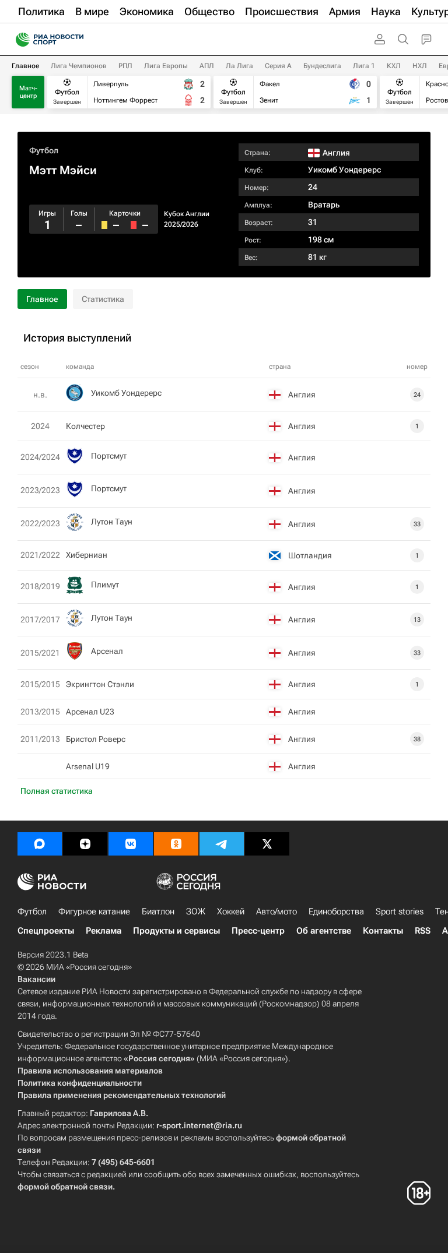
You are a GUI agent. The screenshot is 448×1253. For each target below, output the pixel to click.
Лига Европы (166, 66)
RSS (422, 930)
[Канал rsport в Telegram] (222, 844)
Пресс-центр (258, 930)
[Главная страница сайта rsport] (76, 39)
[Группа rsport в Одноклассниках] (176, 844)
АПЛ (207, 66)
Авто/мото (276, 911)
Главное (25, 66)
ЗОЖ (195, 911)
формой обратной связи (65, 1186)
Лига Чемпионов (79, 66)
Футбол (43, 150)
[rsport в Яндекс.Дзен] (85, 844)
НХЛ (419, 66)
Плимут (105, 584)
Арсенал (107, 651)
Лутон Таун (111, 521)
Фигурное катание (94, 911)
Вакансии (36, 979)
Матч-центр (28, 92)
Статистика (103, 299)
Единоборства (336, 911)
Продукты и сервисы (176, 930)
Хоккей (230, 911)
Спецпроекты (46, 930)
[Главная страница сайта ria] (19, 39)
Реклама (103, 930)
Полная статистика (56, 791)
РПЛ (125, 66)
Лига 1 (364, 66)
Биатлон (158, 911)
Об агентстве (323, 930)
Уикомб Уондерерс (344, 169)
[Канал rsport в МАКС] (40, 844)
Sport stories (400, 911)
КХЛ (394, 66)
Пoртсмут (109, 455)
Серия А (278, 66)
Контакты (383, 930)
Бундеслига (322, 66)
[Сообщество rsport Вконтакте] (130, 844)
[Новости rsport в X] (267, 844)
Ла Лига (239, 66)
